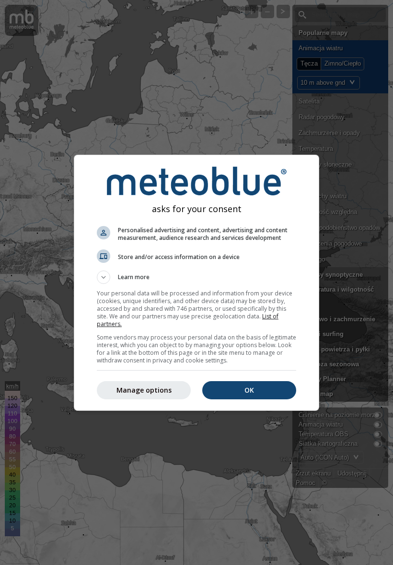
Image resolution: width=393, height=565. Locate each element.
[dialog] (196, 283)
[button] (196, 277)
